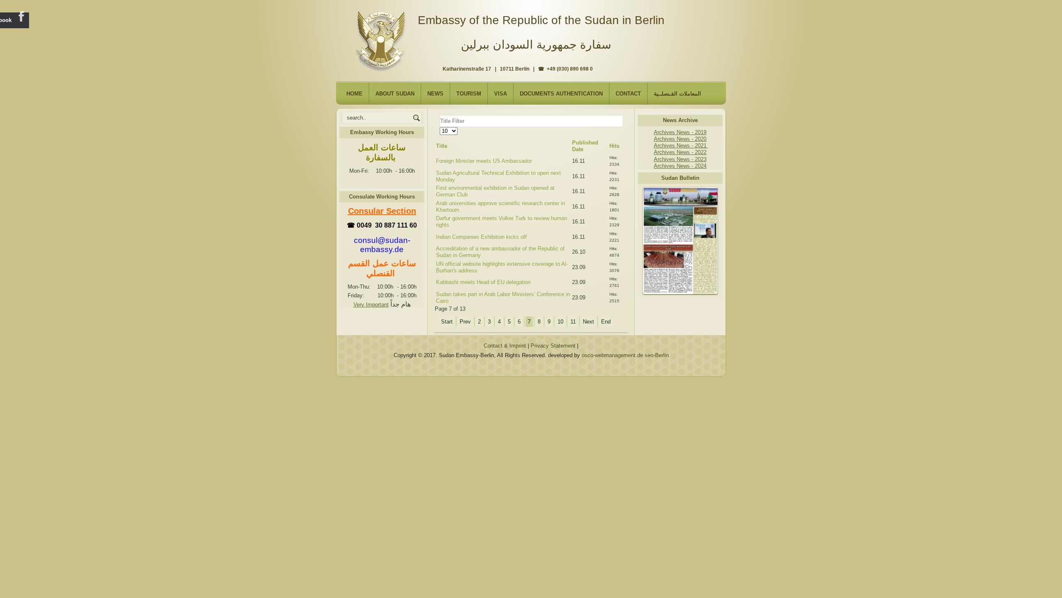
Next (588, 322)
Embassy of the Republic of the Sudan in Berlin (541, 20)
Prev (465, 322)
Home (354, 94)
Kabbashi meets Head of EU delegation (483, 282)
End (606, 322)
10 (560, 322)
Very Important (371, 304)
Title (441, 146)
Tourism (468, 94)
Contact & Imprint (505, 346)
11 (573, 322)
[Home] (382, 38)
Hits (614, 146)
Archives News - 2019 (680, 132)
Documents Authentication (561, 94)
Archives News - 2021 (681, 145)
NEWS (435, 94)
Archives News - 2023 (680, 159)
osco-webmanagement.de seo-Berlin (625, 355)
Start (447, 322)
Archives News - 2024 (680, 166)
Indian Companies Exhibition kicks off (481, 237)
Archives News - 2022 (680, 152)
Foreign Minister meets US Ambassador (484, 161)
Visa (500, 94)
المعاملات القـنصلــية (677, 94)
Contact (628, 94)
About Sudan (394, 94)
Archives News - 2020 (680, 139)
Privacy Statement (553, 346)
